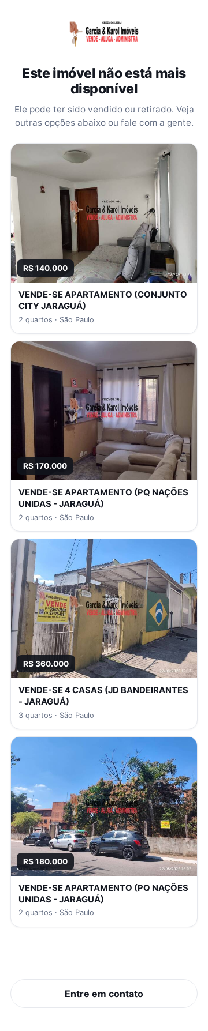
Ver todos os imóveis (104, 958)
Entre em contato (104, 993)
